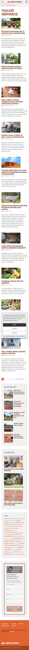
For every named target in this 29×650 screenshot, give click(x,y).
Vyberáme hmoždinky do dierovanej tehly (19, 436)
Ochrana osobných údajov (20, 336)
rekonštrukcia (18, 539)
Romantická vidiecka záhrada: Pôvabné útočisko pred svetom (14, 207)
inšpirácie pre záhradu (15, 524)
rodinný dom (9, 541)
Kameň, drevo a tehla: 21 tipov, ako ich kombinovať (12, 136)
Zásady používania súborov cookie (9, 336)
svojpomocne (13, 545)
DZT (12, 520)
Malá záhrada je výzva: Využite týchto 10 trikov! (11, 67)
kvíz (22, 524)
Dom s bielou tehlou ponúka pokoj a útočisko (13, 353)
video (16, 552)
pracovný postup (17, 534)
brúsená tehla (8, 518)
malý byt (6, 526)
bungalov (14, 518)
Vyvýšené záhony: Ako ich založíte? (12, 282)
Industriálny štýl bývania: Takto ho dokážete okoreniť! (13, 247)
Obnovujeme (5, 626)
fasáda (14, 520)
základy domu (13, 554)
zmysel (7, 554)
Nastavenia (14, 332)
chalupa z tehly (18, 518)
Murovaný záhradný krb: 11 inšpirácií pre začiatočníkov (13, 32)
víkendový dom (20, 552)
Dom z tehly (14, 2)
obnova (16, 532)
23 (12, 379)
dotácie (10, 520)
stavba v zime (16, 543)
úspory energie (20, 554)
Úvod (2, 5)
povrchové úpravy (8, 534)
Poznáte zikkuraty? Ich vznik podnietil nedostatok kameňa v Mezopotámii (14, 172)
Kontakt (12, 631)
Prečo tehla (17, 536)
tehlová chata (14, 547)
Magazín (14, 626)
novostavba (14, 531)
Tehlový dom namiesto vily (14, 487)
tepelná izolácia (11, 552)
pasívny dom (21, 532)
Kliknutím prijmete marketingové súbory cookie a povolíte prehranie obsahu (14, 569)
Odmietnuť (14, 328)
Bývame (21, 624)
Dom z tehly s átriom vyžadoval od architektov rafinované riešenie (12, 102)
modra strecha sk (12, 526)
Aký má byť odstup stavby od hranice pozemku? (19, 392)
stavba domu (8, 543)
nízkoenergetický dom (9, 532)
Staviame (13, 624)
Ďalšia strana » (20, 379)
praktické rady (9, 536)
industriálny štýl (12, 522)
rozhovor (18, 541)
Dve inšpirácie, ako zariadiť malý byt (14, 470)
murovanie (12, 528)
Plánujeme (4, 624)
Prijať (14, 324)
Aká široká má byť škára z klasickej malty (13, 504)
